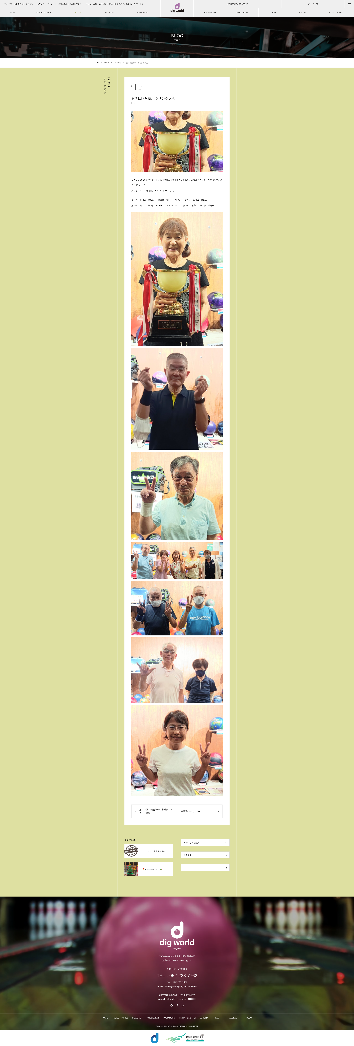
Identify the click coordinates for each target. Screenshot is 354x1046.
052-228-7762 (183, 975)
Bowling (134, 103)
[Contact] (317, 4)
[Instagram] (309, 4)
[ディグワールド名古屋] (177, 8)
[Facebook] (313, 4)
